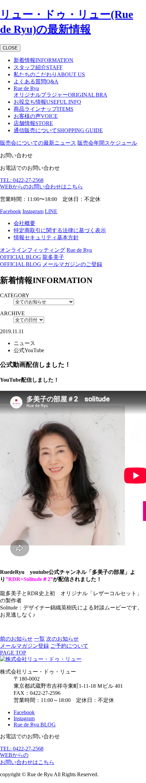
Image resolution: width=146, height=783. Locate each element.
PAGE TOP (13, 653)
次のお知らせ (62, 639)
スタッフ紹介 (38, 67)
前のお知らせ (16, 639)
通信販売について (58, 130)
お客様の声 (36, 116)
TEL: (21, 180)
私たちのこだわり (49, 74)
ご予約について (69, 646)
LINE (51, 211)
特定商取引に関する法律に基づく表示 (60, 230)
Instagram (32, 211)
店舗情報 (33, 123)
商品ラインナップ (43, 109)
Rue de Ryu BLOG (35, 724)
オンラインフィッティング (32, 250)
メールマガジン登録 (24, 646)
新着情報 (43, 60)
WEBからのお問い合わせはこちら (41, 186)
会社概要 (24, 223)
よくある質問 (36, 81)
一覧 (39, 639)
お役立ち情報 (47, 102)
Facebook (10, 211)
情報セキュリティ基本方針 (46, 237)
